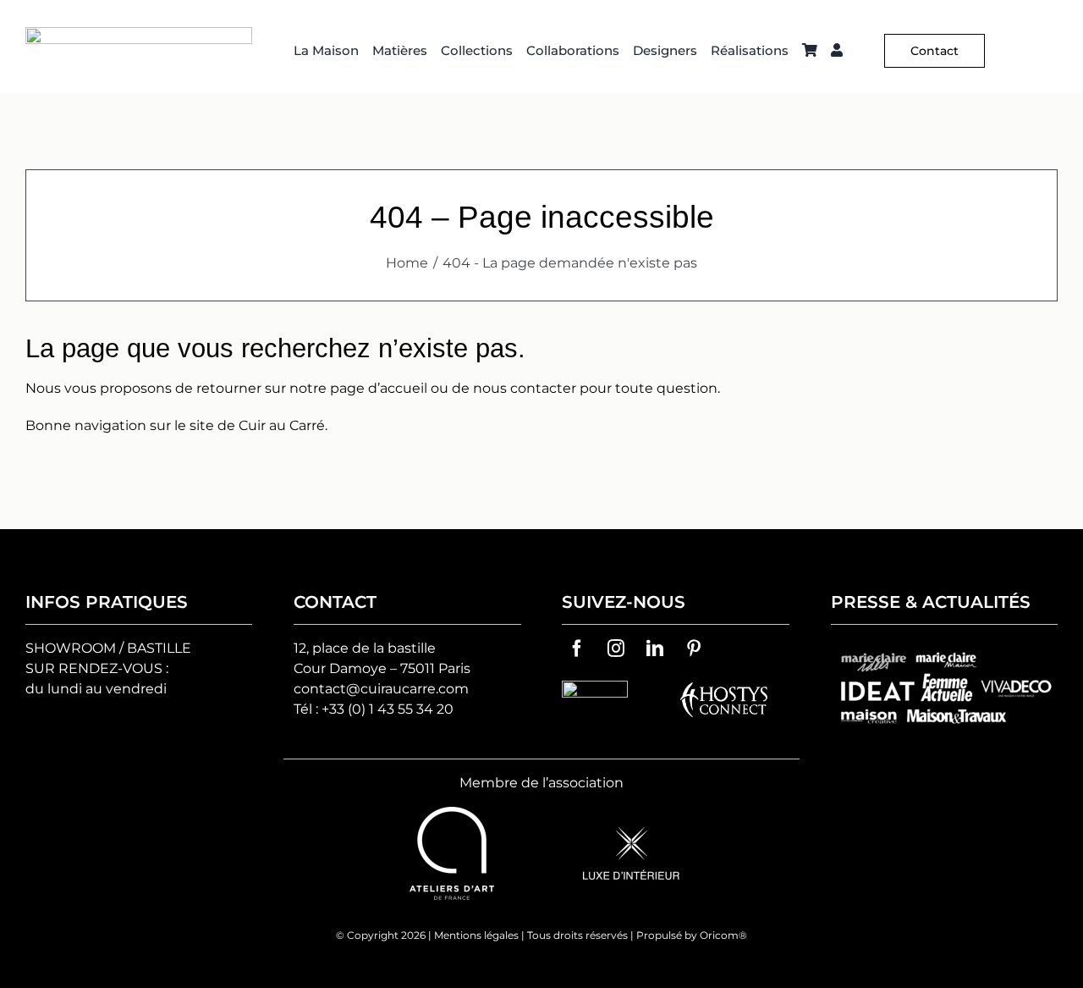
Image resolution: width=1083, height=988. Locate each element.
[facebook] (577, 648)
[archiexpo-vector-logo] (594, 687)
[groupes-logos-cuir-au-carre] (944, 648)
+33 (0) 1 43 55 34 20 (388, 709)
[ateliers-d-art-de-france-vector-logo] (452, 813)
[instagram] (616, 648)
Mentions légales (476, 935)
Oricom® (723, 935)
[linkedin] (655, 648)
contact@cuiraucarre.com (381, 689)
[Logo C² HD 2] (138, 33)
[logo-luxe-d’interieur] (631, 833)
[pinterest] (694, 648)
